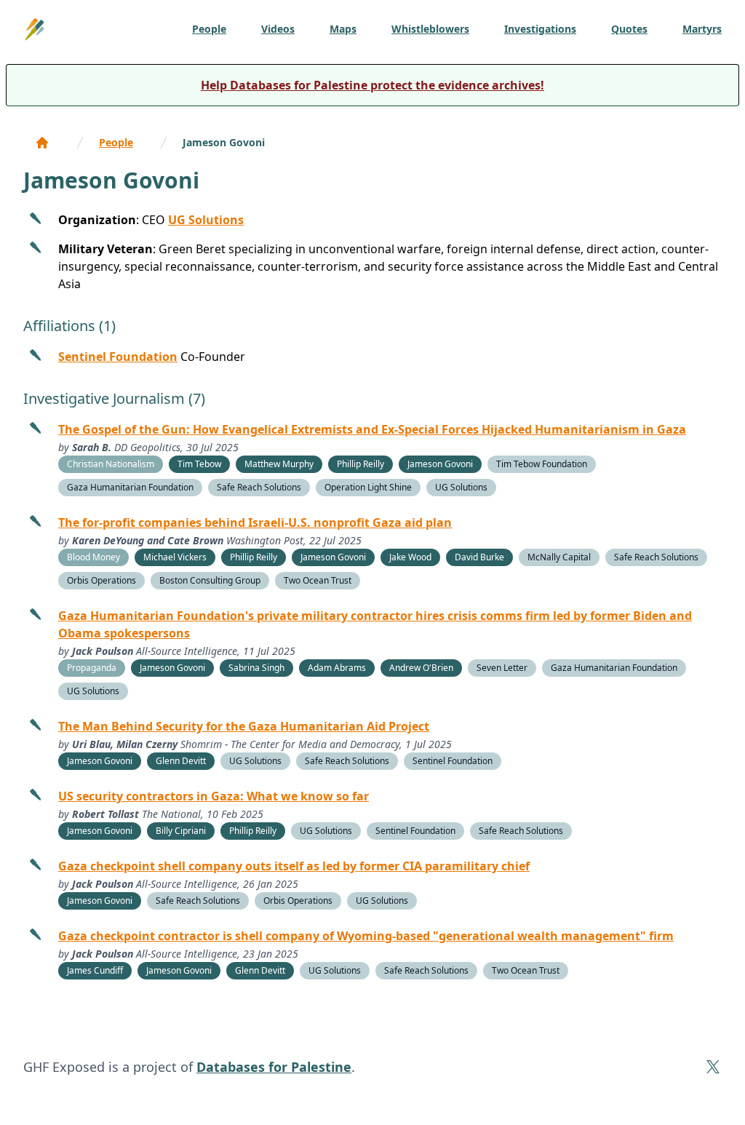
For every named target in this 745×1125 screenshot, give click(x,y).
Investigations (540, 29)
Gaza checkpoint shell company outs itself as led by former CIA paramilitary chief (294, 866)
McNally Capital (559, 557)
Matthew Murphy (279, 464)
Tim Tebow (199, 464)
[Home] (42, 142)
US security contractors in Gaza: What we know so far (213, 796)
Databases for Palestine (273, 1067)
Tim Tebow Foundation (541, 464)
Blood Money (93, 557)
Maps (343, 29)
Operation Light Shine (368, 487)
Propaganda (91, 667)
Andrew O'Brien (421, 667)
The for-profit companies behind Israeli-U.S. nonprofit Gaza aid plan (255, 522)
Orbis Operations (101, 580)
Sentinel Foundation (118, 357)
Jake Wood (410, 557)
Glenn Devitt (181, 761)
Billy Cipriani (181, 830)
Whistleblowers (430, 29)
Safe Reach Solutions (259, 487)
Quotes (629, 29)
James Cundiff (95, 970)
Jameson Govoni (224, 142)
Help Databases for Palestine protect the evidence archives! (372, 85)
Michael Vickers (175, 557)
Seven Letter (502, 667)
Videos (278, 29)
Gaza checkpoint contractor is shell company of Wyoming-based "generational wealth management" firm (366, 936)
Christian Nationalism (110, 464)
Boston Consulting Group (209, 580)
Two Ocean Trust (317, 580)
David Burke (479, 557)
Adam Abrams (337, 667)
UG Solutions (206, 220)
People (209, 29)
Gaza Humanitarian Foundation (130, 487)
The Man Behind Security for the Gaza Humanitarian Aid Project (243, 726)
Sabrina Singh (256, 667)
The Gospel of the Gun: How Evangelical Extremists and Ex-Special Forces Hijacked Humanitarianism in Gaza (372, 429)
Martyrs (702, 29)
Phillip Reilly (360, 464)
